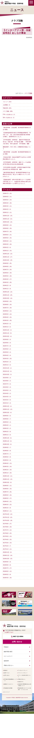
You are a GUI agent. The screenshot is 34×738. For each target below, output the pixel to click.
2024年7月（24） (7, 269)
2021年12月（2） (7, 368)
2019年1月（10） (7, 473)
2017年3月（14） (7, 542)
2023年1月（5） (7, 327)
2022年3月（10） (7, 358)
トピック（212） (7, 101)
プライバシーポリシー (22, 672)
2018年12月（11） (8, 476)
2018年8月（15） (7, 488)
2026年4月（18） (7, 203)
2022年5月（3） (7, 352)
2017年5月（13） (7, 536)
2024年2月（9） (7, 285)
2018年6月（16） (7, 495)
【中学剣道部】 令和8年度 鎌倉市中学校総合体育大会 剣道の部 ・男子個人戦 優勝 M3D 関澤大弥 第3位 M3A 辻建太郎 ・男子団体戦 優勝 (17, 141)
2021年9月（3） (7, 377)
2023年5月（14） (7, 314)
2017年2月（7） (7, 546)
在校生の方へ (21, 681)
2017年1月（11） (7, 549)
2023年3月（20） (7, 320)
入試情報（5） (7, 105)
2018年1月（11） (7, 511)
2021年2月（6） (7, 400)
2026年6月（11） (7, 196)
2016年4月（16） (7, 577)
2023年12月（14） (8, 292)
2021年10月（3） (7, 374)
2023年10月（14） (8, 298)
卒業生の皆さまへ (22, 679)
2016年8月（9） (7, 565)
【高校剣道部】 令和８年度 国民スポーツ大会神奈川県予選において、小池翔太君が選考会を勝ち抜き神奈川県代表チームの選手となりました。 (17, 181)
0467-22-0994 (18, 636)
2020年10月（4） (7, 412)
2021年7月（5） (7, 384)
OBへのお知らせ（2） (9, 117)
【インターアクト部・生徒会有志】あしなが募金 (17, 31)
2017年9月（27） (7, 523)
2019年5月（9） (7, 460)
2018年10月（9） (7, 482)
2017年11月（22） (8, 517)
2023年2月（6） (7, 323)
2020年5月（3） (7, 422)
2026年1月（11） (7, 212)
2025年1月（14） (7, 250)
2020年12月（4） (7, 406)
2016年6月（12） (7, 571)
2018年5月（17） (7, 498)
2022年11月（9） (7, 333)
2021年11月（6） (7, 371)
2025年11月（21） (8, 219)
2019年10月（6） (7, 444)
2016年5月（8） (7, 574)
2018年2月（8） (7, 507)
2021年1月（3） (7, 403)
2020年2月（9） (7, 431)
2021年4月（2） (7, 393)
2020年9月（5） (7, 415)
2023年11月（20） (8, 295)
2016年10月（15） (8, 558)
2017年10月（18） (8, 520)
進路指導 (6, 661)
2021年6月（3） (7, 387)
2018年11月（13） (8, 479)
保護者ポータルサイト (8, 684)
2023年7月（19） (7, 307)
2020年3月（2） (7, 428)
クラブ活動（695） (8, 111)
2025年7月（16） (7, 231)
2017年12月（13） (8, 514)
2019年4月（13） (7, 463)
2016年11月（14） (8, 555)
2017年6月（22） (7, 533)
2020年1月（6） (7, 434)
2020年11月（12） (8, 409)
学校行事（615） (7, 108)
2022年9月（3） (7, 339)
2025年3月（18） (7, 244)
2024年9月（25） (7, 263)
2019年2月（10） (7, 469)
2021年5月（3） (7, 390)
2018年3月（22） (7, 504)
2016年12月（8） (7, 552)
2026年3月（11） (7, 206)
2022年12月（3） (7, 330)
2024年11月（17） (8, 257)
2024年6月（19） (7, 272)
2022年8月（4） (7, 342)
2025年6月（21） (7, 234)
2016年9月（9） (7, 561)
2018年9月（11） (7, 485)
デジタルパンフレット (22, 670)
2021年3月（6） (7, 396)
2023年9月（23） (7, 301)
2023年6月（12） (7, 311)
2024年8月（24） (7, 266)
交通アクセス (9, 632)
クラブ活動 (28, 93)
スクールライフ (8, 656)
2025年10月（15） (8, 222)
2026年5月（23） (7, 199)
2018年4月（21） (7, 501)
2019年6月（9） (7, 457)
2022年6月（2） (7, 349)
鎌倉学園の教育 (8, 651)
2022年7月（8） (7, 346)
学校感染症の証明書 (8, 688)
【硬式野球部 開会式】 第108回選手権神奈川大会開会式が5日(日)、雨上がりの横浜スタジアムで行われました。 (16, 174)
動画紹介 (6, 670)
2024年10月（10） (8, 260)
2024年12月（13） (8, 253)
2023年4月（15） (7, 317)
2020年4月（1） (7, 425)
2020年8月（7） (7, 419)
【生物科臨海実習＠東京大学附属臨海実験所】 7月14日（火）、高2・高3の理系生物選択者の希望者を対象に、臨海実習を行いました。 (17, 134)
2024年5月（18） (7, 276)
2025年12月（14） (8, 215)
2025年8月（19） (7, 228)
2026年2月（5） (7, 209)
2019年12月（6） (7, 438)
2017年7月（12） (7, 530)
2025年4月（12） (7, 241)
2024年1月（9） (7, 288)
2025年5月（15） (7, 238)
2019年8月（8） (7, 450)
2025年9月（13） (7, 225)
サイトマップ (6, 692)
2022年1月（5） (7, 365)
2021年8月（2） (7, 380)
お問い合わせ (6, 675)
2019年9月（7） (7, 447)
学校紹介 (6, 647)
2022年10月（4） (7, 336)
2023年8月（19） (7, 304)
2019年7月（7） (7, 454)
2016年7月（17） (7, 568)
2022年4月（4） (7, 355)
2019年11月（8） (7, 441)
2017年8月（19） (7, 527)
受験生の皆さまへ (9, 665)
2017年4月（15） (7, 539)
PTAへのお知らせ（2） (9, 114)
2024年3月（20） (7, 282)
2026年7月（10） (7, 193)
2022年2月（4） (7, 361)
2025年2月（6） (7, 247)
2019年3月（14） (7, 466)
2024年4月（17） (7, 279)
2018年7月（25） (7, 492)
